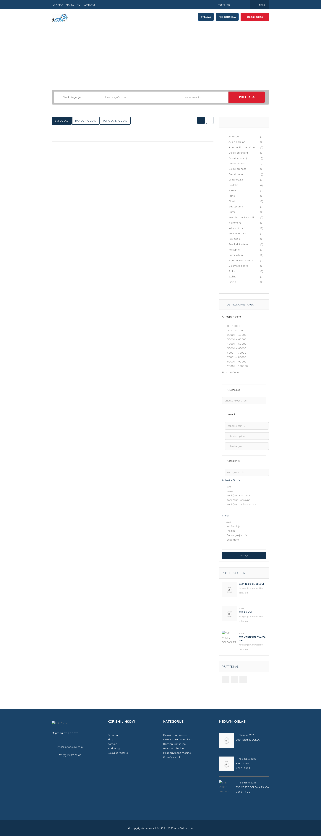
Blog (110, 739)
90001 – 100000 (237, 366)
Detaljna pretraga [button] (240, 304)
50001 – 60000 (236, 348)
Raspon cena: (230, 372)
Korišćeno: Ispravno (238, 500)
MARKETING (73, 4)
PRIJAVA (206, 16)
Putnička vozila (172, 757)
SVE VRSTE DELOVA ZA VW (252, 787)
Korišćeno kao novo (239, 495)
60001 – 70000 (236, 352)
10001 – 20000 (236, 330)
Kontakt (112, 744)
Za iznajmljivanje (236, 535)
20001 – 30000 (236, 334)
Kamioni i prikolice (174, 744)
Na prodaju (233, 526)
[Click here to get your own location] (224, 97)
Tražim (230, 530)
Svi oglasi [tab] (62, 120)
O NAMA (58, 4)
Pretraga (246, 97)
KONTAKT (89, 4)
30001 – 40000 (236, 339)
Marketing (114, 748)
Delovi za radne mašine (177, 739)
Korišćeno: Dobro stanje (241, 504)
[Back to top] (309, 812)
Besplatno (232, 539)
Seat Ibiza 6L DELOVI (251, 583)
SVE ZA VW (245, 612)
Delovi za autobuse (175, 735)
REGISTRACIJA (227, 16)
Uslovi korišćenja (118, 752)
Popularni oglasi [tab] (115, 120)
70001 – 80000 (236, 357)
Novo (229, 491)
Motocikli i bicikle (173, 748)
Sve (228, 486)
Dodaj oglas (255, 17)
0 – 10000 (233, 326)
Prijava (261, 4)
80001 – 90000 (236, 361)
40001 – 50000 (236, 343)
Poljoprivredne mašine (177, 752)
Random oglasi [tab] (85, 120)
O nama (113, 735)
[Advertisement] (160, 54)
